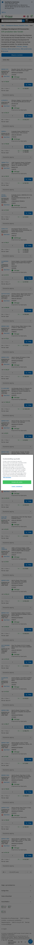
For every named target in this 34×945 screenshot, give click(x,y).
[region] (17, 472)
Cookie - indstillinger (17, 486)
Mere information (7, 477)
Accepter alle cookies (17, 482)
